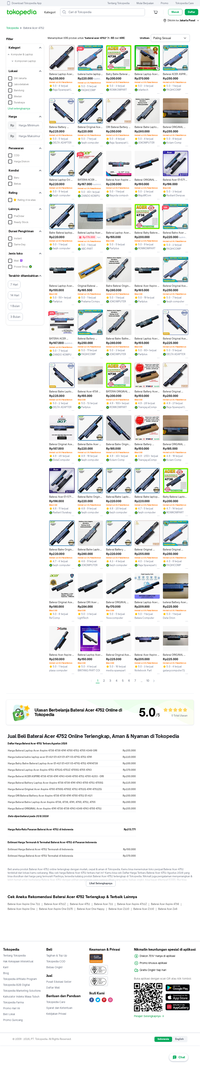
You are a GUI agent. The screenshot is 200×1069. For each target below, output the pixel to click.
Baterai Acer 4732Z (55, 904)
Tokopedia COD (55, 961)
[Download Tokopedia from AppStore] (177, 997)
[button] (181, 20)
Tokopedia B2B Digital (16, 984)
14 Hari (14, 295)
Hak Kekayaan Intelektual (18, 961)
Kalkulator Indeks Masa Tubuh (21, 996)
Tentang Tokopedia (118, 3)
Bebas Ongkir (54, 967)
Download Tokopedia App (27, 3)
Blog (6, 973)
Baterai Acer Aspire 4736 (165, 904)
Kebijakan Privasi (56, 1013)
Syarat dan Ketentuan (59, 1007)
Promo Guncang (13, 1020)
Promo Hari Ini (11, 1008)
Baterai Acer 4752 (80, 904)
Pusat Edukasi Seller (58, 981)
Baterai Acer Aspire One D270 (56, 908)
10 (147, 680)
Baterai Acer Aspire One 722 (24, 904)
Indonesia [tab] (163, 1039)
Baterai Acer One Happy (90, 908)
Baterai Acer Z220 (119, 908)
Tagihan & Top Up (56, 955)
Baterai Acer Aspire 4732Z (132, 904)
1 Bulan (15, 306)
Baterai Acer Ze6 (167, 908)
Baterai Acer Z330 (143, 908)
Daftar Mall (53, 987)
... (141, 680)
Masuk (175, 12)
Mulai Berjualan (145, 3)
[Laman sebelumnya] (91, 681)
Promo (164, 3)
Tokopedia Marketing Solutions (22, 990)
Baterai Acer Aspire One (21, 908)
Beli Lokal (9, 1014)
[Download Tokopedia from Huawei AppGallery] (177, 1007)
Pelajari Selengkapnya (147, 1016)
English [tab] (179, 1039)
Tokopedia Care (184, 3)
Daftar (191, 12)
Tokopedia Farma (13, 1002)
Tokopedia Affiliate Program (20, 979)
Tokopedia (12, 27)
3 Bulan (15, 316)
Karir (6, 967)
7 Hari (14, 284)
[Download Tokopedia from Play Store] (177, 988)
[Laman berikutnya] (154, 681)
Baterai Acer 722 (103, 904)
